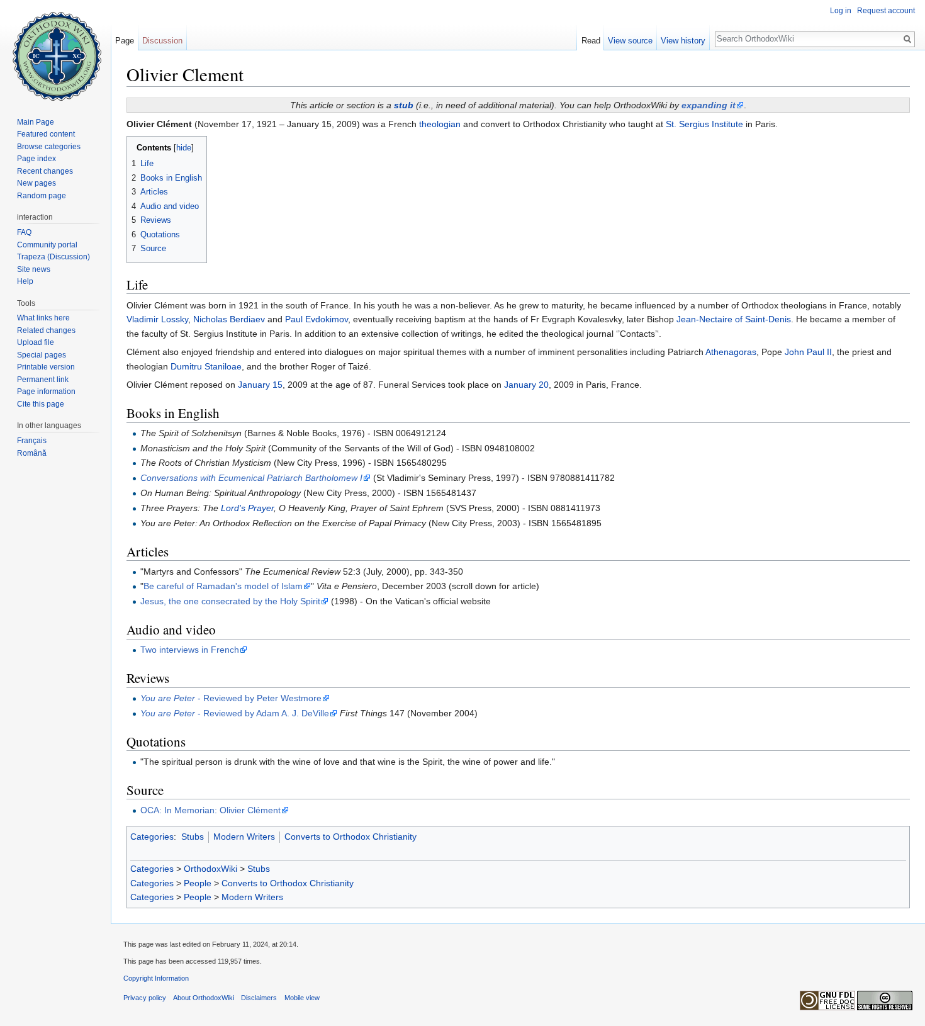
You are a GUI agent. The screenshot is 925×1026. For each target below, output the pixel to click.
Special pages (41, 355)
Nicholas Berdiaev (229, 319)
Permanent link (43, 379)
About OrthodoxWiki (203, 997)
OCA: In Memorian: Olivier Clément (210, 810)
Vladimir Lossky (157, 319)
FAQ (24, 232)
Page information (46, 391)
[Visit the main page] (55, 50)
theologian (440, 124)
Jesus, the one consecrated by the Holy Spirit (230, 601)
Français (32, 440)
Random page (41, 195)
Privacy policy (144, 997)
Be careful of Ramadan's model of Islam (223, 586)
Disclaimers (259, 997)
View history (683, 40)
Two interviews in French (189, 650)
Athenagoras (730, 352)
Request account (886, 10)
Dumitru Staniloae (206, 366)
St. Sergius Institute (704, 124)
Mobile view (302, 997)
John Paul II (808, 352)
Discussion (162, 40)
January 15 (260, 385)
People (197, 883)
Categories (152, 837)
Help (25, 281)
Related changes (46, 330)
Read (590, 40)
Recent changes (45, 171)
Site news (33, 269)
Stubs (192, 837)
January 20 (526, 385)
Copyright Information (156, 978)
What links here (43, 317)
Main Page (35, 122)
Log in (840, 10)
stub (403, 105)
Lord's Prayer (247, 508)
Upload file (35, 342)
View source (630, 40)
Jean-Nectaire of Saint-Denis (733, 319)
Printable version (46, 367)
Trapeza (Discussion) (53, 256)
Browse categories (49, 146)
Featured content (46, 134)
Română (32, 453)
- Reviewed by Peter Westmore (231, 698)
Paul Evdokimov (316, 319)
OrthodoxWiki (210, 869)
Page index (36, 158)
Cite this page (40, 404)
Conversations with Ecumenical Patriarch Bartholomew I (251, 478)
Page (124, 40)
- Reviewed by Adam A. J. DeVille (234, 713)
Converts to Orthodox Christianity (350, 837)
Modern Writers (244, 837)
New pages (36, 183)
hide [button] (183, 148)
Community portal (47, 244)
